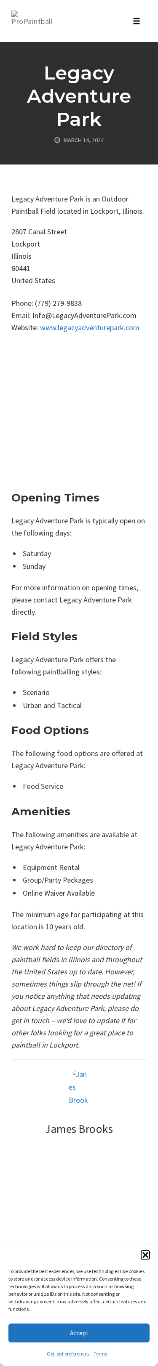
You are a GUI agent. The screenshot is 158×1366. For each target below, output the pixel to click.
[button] (145, 1255)
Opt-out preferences (68, 1353)
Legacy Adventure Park (79, 95)
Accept (79, 1333)
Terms (100, 1353)
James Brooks (79, 1129)
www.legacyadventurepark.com (89, 327)
